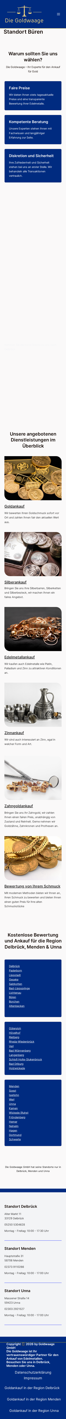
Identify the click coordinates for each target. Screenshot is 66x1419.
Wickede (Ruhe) (18, 1112)
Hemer (13, 1121)
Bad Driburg (16, 1064)
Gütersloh (15, 1028)
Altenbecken (17, 1006)
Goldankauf (14, 506)
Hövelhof (14, 1032)
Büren (12, 997)
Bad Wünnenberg (20, 1050)
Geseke (13, 979)
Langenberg (16, 1055)
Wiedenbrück (26, 1041)
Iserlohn (14, 1095)
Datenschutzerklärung (33, 1372)
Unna (12, 1104)
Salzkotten (15, 984)
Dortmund (15, 1135)
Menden (14, 1086)
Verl (11, 1046)
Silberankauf (15, 582)
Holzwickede (17, 1068)
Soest (12, 1090)
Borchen (14, 1001)
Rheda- (13, 1041)
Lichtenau (15, 992)
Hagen (13, 1130)
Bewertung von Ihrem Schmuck (32, 886)
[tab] (33, 1388)
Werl (11, 1099)
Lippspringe (22, 988)
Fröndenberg (17, 1117)
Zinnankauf (14, 733)
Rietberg (14, 1037)
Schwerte (15, 1139)
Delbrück (14, 966)
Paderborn (15, 970)
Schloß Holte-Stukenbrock (25, 1059)
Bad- (12, 988)
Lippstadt (15, 975)
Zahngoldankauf (18, 806)
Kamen (13, 1108)
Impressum (33, 1378)
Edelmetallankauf (19, 657)
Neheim (14, 1126)
